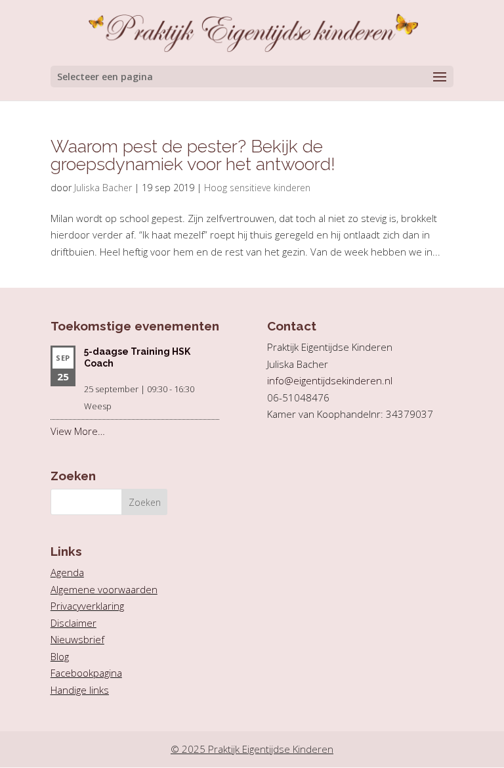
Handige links (80, 689)
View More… (78, 431)
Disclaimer (73, 622)
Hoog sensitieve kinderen (257, 187)
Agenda (67, 572)
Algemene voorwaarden (104, 589)
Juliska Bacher (103, 187)
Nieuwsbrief (77, 639)
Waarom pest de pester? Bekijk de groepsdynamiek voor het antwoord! (193, 155)
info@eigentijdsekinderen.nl (329, 380)
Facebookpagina (86, 672)
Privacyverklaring (87, 605)
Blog (60, 656)
